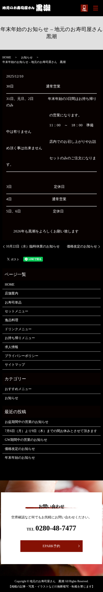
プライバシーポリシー (21, 356)
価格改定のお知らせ (82, 246)
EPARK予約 (51, 546)
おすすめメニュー (18, 389)
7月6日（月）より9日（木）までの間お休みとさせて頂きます (51, 431)
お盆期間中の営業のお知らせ (26, 422)
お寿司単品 (13, 302)
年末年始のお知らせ (20, 457)
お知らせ (27, 57)
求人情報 (11, 347)
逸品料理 (11, 320)
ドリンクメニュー (18, 329)
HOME (6, 57)
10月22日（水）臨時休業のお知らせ (33, 246)
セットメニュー (16, 311)
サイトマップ (15, 364)
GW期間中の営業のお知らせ (26, 440)
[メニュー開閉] (95, 8)
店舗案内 (11, 293)
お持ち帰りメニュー (20, 338)
